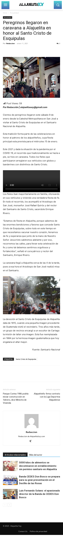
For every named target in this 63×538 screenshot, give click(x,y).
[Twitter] (13, 50)
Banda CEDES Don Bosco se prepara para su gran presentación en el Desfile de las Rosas (39, 480)
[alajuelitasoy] (31, 4)
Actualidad (14, 13)
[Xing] (31, 441)
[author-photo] (31, 428)
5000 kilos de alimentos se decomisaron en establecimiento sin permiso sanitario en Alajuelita (38, 466)
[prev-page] (5, 505)
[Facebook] (6, 50)
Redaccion (10, 43)
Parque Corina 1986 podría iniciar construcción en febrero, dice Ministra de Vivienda (15, 398)
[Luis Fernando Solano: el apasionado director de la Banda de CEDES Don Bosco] (10, 494)
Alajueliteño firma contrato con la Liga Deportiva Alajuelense (47, 396)
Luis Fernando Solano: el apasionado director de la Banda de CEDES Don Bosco (39, 494)
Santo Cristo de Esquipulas (26, 359)
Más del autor (35, 455)
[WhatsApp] (26, 50)
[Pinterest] (19, 50)
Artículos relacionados (15, 455)
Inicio (5, 13)
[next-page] (9, 505)
